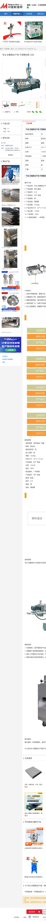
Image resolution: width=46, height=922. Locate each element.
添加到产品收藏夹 (7, 359)
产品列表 (6, 49)
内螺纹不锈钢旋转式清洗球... (10, 290)
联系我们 (26, 917)
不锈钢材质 (28, 892)
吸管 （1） (6, 129)
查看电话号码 (9, 146)
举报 (17, 112)
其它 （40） (7, 132)
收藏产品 (7, 112)
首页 (1, 49)
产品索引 (5, 356)
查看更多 (10, 155)
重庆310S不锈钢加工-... (9, 226)
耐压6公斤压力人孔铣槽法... (10, 311)
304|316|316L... (7, 332)
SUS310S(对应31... (7, 248)
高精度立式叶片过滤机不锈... (10, 184)
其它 (12, 49)
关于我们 (16, 917)
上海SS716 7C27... (7, 269)
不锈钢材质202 (39, 892)
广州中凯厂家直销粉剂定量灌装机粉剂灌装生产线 (17, 42)
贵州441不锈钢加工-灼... (9, 205)
